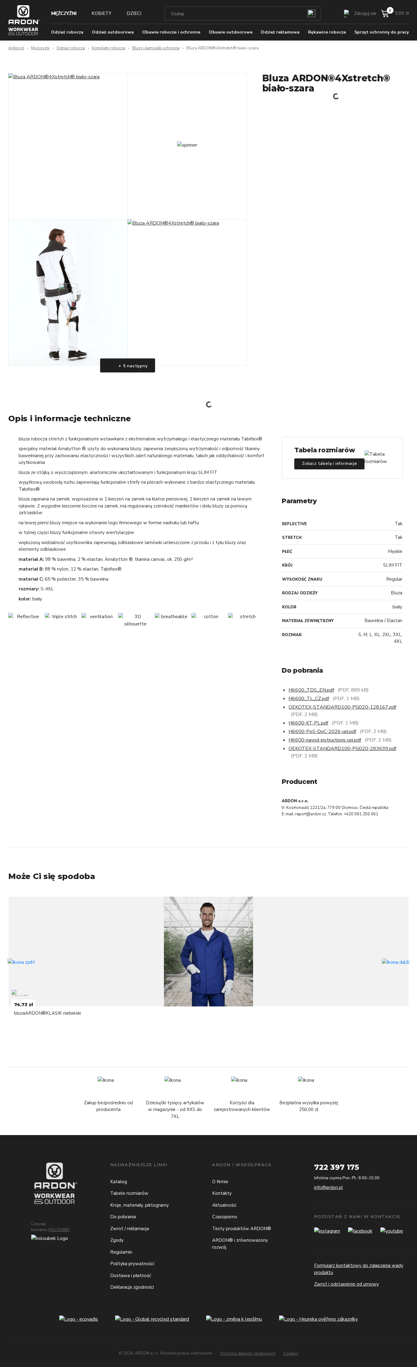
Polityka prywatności (132, 1264)
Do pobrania (123, 1217)
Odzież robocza (70, 48)
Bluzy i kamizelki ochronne (155, 48)
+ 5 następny (132, 366)
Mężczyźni (63, 13)
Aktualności (224, 1205)
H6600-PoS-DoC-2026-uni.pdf (322, 731)
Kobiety (101, 13)
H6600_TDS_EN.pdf (311, 690)
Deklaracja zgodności (132, 1287)
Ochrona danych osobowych (248, 1353)
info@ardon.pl (328, 1187)
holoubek (59, 1230)
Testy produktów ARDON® (241, 1229)
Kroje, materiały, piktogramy (139, 1205)
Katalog (118, 1182)
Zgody (117, 1240)
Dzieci (134, 13)
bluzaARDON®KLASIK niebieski (47, 1013)
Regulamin (121, 1252)
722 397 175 (336, 1167)
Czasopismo (224, 1217)
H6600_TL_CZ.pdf (308, 698)
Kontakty (222, 1193)
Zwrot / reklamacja (129, 1229)
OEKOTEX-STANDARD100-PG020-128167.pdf (342, 707)
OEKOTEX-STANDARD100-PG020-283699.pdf (342, 748)
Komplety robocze (108, 48)
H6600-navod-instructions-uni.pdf (324, 740)
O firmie (220, 1182)
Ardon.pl (16, 48)
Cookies (290, 1353)
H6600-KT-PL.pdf (308, 723)
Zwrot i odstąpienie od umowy (346, 1284)
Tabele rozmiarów (129, 1193)
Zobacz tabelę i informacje (329, 463)
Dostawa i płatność (130, 1276)
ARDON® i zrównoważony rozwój (240, 1243)
